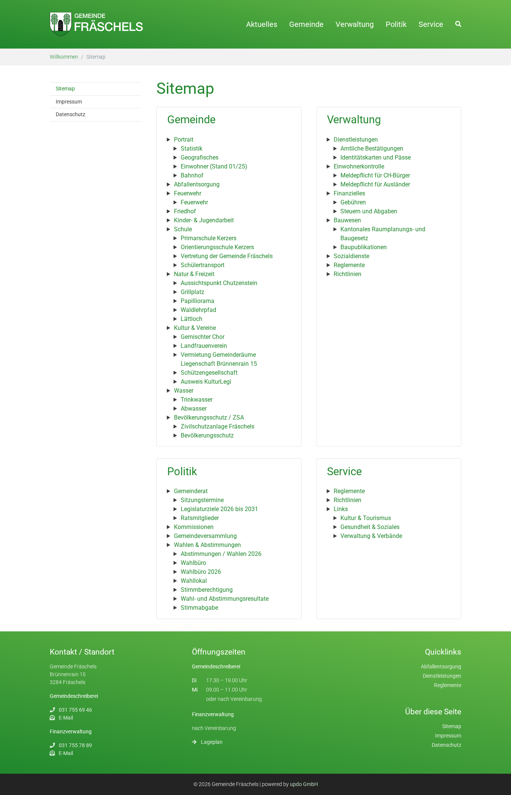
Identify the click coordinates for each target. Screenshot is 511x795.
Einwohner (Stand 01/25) (214, 166)
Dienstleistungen (356, 139)
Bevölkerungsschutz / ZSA (209, 417)
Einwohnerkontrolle (359, 166)
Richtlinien (347, 274)
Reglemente (349, 265)
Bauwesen (347, 220)
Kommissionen (194, 526)
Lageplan (212, 742)
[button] (458, 24)
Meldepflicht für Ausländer (375, 184)
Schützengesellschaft (209, 372)
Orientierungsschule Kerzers (217, 247)
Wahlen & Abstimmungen (207, 544)
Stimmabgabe (199, 607)
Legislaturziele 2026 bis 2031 (219, 509)
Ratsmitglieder (200, 518)
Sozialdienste (351, 256)
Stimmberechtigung (207, 589)
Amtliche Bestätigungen (371, 148)
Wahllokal (194, 580)
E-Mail (66, 718)
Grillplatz (192, 292)
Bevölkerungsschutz (207, 435)
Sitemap (451, 726)
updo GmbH (304, 784)
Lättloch (191, 318)
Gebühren (353, 202)
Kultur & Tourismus (365, 518)
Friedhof (185, 211)
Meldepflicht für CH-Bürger (375, 175)
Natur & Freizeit (194, 274)
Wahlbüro (193, 562)
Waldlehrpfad (198, 309)
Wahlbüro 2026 (201, 571)
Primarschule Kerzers (208, 238)
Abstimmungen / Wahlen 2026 (221, 553)
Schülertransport (202, 265)
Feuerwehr (187, 193)
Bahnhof (192, 175)
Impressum (448, 736)
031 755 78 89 (75, 745)
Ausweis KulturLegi (206, 381)
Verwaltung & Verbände (371, 535)
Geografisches (199, 157)
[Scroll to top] (499, 783)
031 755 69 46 (75, 710)
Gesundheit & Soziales (370, 526)
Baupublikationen (363, 247)
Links (341, 509)
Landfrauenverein (204, 345)
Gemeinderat (191, 491)
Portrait (183, 139)
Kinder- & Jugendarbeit (204, 220)
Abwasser (193, 408)
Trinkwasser (196, 399)
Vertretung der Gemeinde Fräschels (227, 256)
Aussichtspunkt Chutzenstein (219, 283)
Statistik (191, 148)
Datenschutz (446, 745)
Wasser (183, 390)
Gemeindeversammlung (205, 535)
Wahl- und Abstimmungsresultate (225, 598)
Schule (183, 229)
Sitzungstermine (202, 500)
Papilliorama (197, 300)
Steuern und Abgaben (368, 211)
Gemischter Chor (202, 336)
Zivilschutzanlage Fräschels (217, 426)
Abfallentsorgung (197, 184)
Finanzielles (349, 193)
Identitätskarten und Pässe (375, 157)
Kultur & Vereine (195, 327)
